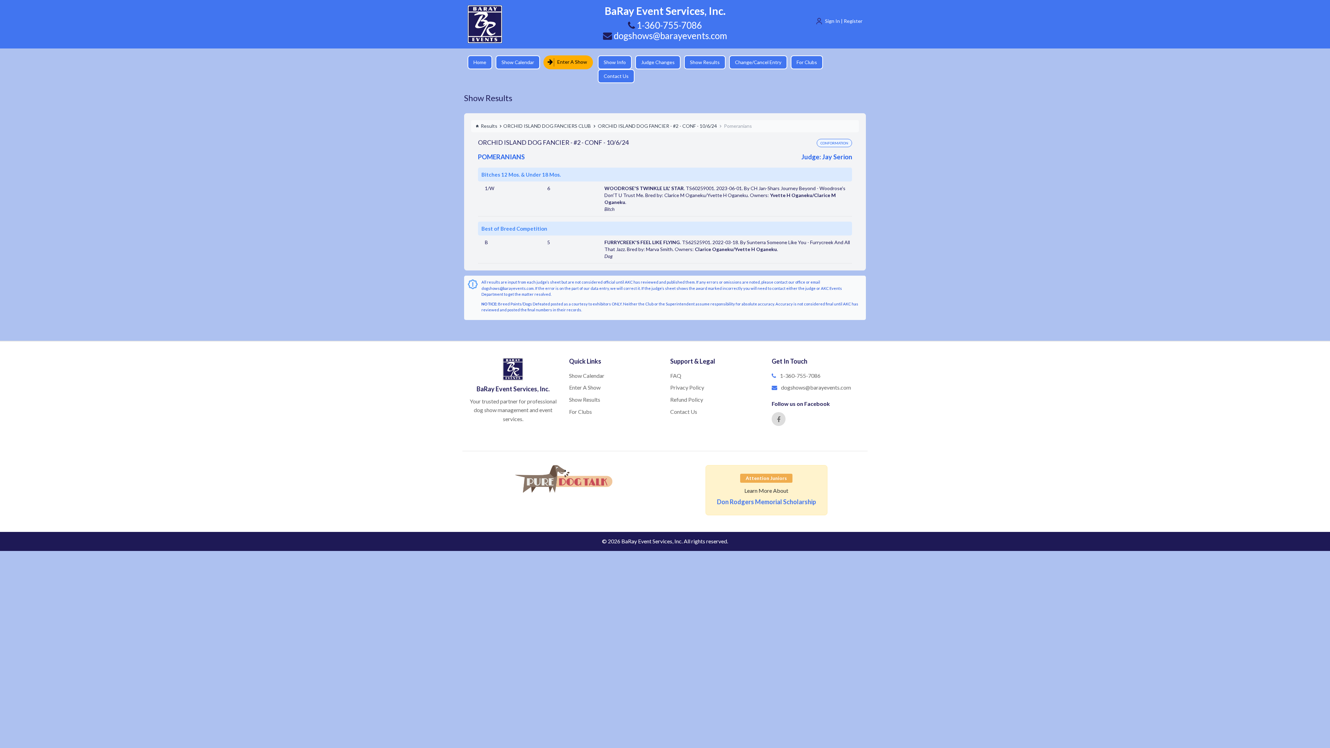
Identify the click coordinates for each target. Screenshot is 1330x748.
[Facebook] (779, 407)
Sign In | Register (843, 21)
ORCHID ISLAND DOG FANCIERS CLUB (547, 114)
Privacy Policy (687, 375)
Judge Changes (653, 62)
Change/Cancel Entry (753, 62)
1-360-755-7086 (800, 363)
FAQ (675, 363)
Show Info (610, 62)
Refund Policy (686, 387)
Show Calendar (518, 62)
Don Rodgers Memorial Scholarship (766, 489)
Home (479, 62)
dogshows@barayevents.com (669, 35)
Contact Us (839, 62)
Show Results (700, 62)
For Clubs (802, 62)
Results (489, 114)
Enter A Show (570, 62)
